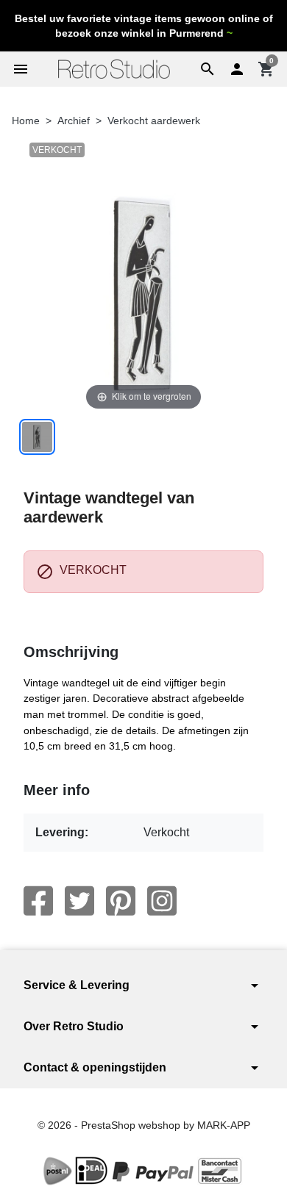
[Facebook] (38, 901)
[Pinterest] (120, 901)
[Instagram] (162, 901)
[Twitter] (79, 901)
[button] (207, 69)
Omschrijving (71, 652)
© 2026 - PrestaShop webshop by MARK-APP (144, 1125)
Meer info (57, 790)
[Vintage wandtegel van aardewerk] (37, 437)
